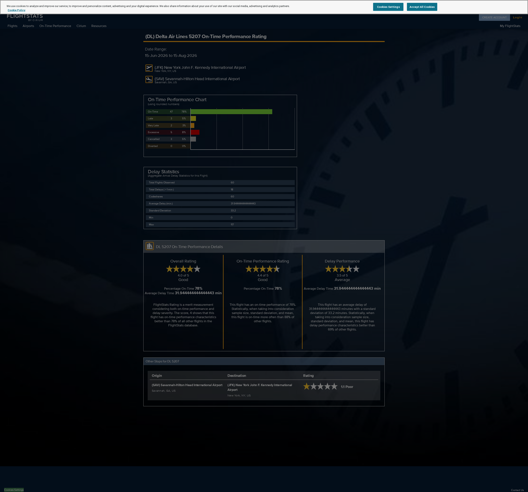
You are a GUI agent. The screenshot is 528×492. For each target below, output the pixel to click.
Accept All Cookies (422, 6)
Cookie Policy (16, 10)
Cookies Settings (388, 6)
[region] (264, 7)
